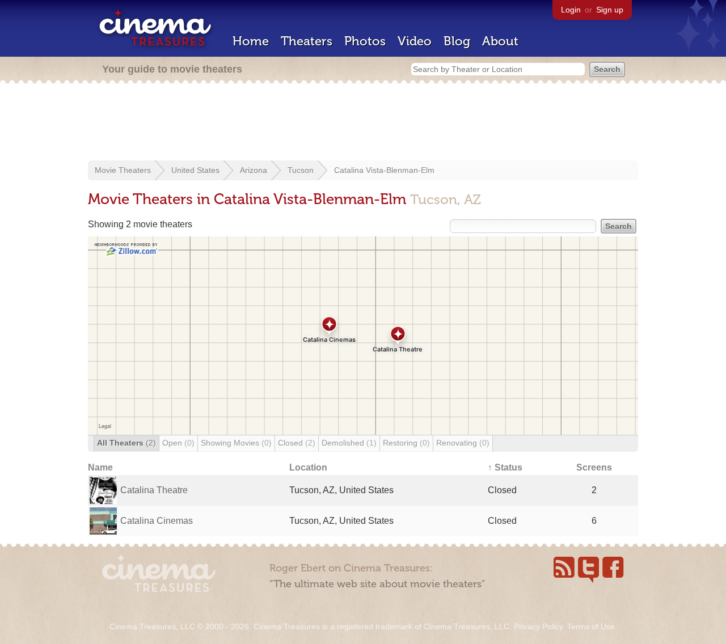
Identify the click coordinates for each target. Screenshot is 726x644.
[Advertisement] (363, 123)
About (500, 41)
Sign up (609, 9)
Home (251, 41)
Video (415, 41)
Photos (365, 41)
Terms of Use (591, 626)
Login (571, 9)
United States (195, 170)
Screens (594, 467)
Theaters (306, 41)
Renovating (462, 442)
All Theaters (126, 442)
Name (100, 467)
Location (308, 467)
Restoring (406, 442)
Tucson (301, 170)
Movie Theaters (123, 170)
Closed (296, 442)
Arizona (253, 170)
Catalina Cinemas (156, 521)
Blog (457, 41)
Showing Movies (236, 442)
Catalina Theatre (154, 490)
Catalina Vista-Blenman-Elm (384, 170)
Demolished (349, 442)
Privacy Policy (538, 626)
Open (178, 442)
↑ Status (505, 467)
